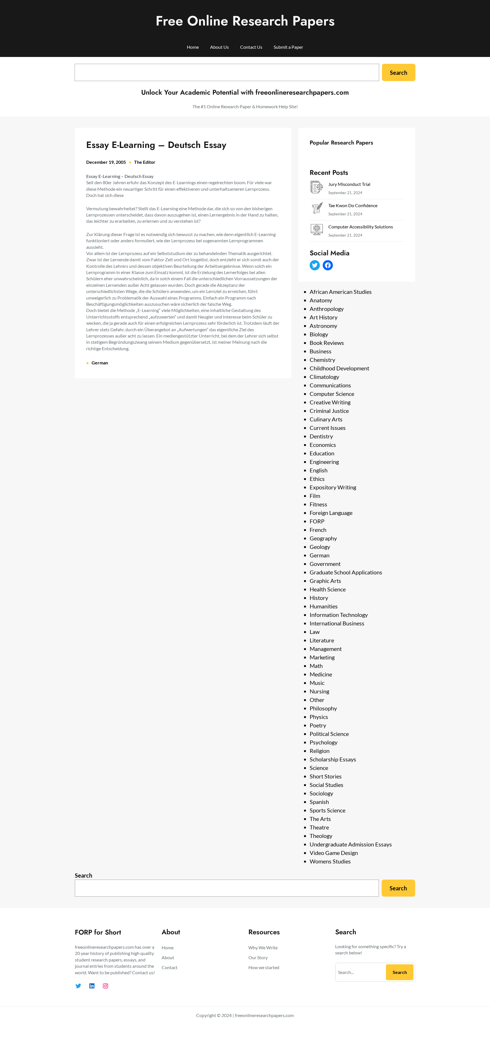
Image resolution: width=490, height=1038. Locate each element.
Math (316, 665)
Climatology (324, 376)
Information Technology (339, 614)
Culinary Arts (326, 419)
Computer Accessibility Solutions (360, 226)
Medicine (321, 674)
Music (317, 682)
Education (322, 453)
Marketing (322, 657)
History (319, 597)
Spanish (319, 801)
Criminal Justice (329, 410)
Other (317, 699)
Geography (323, 538)
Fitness (318, 504)
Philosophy (323, 708)
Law (315, 631)
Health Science (328, 589)
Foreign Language (331, 512)
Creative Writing (330, 402)
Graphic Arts (325, 580)
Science (319, 767)
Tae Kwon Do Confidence (352, 205)
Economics (323, 444)
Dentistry (321, 436)
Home (193, 47)
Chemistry (322, 359)
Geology (320, 546)
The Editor (144, 162)
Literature (322, 640)
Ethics (317, 478)
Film (315, 495)
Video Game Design (334, 852)
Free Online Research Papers (245, 21)
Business (320, 351)
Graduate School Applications (346, 572)
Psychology (323, 742)
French (318, 529)
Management (326, 648)
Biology (319, 334)
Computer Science (332, 393)
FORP (317, 521)
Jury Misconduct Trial (349, 184)
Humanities (324, 606)
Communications (330, 385)
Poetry (318, 725)
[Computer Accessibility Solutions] (317, 230)
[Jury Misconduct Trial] (317, 188)
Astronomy (323, 325)
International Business (337, 623)
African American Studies (341, 291)
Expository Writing (333, 487)
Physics (319, 716)
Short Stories (326, 776)
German (100, 362)
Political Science (329, 733)
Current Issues (328, 427)
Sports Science (327, 810)
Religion (320, 750)
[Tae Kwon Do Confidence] (317, 209)
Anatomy (321, 300)
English (319, 470)
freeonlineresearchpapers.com (264, 1015)
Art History (323, 317)
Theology (321, 835)
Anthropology (327, 308)
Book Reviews (327, 342)
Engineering (324, 461)
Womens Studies (330, 861)
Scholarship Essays (333, 759)
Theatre (319, 827)
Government (325, 563)
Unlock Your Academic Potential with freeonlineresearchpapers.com (245, 92)
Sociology (321, 793)
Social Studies (326, 784)
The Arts (320, 818)
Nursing (319, 691)
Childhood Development (339, 368)
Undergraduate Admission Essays (351, 844)
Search (398, 72)
